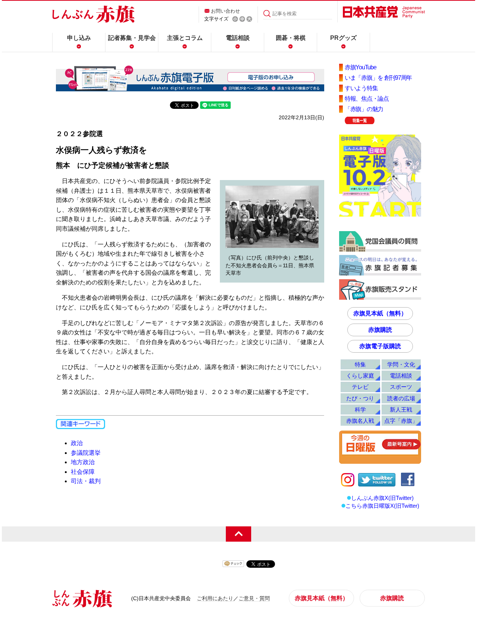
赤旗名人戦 (360, 421)
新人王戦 (401, 409)
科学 (360, 409)
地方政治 (83, 462)
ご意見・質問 (254, 598)
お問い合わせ (225, 11)
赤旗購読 (380, 330)
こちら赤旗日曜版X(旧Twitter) (382, 506)
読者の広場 (401, 398)
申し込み (79, 38)
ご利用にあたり (215, 598)
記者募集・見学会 (132, 38)
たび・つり (360, 398)
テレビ (360, 387)
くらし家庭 (360, 375)
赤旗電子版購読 (380, 346)
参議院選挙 (86, 453)
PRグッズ (343, 38)
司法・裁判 (86, 481)
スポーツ (401, 387)
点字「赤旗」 (401, 421)
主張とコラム (185, 38)
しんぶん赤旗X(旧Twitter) (382, 498)
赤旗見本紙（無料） (380, 313)
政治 (77, 443)
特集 (360, 364)
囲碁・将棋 (291, 38)
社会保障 (83, 472)
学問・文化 (401, 364)
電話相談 (238, 38)
